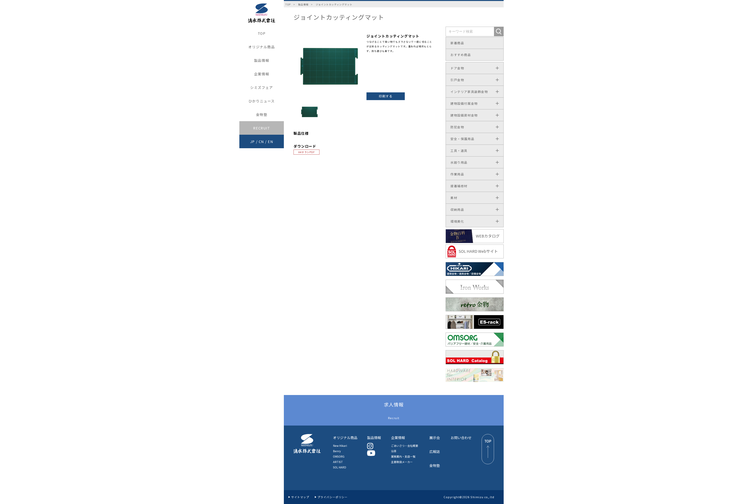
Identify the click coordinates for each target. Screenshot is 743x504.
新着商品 (457, 43)
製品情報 (261, 60)
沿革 (393, 451)
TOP (262, 33)
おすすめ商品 (460, 54)
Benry (337, 451)
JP (252, 141)
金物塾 (261, 114)
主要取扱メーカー (402, 462)
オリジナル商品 (261, 46)
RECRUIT (261, 127)
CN (261, 141)
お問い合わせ (461, 437)
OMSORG (338, 456)
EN (270, 141)
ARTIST (338, 462)
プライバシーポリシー (333, 497)
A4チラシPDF (306, 152)
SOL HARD (339, 467)
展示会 (434, 437)
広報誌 (434, 451)
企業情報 (261, 73)
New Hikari (340, 446)
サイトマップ (300, 497)
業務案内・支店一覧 (403, 456)
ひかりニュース (261, 100)
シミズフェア (261, 87)
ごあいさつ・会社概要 (404, 446)
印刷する (385, 96)
